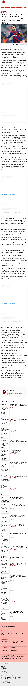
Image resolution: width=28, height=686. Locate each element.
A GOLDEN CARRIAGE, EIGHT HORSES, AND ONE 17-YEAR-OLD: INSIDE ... (18, 564)
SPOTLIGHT (9, 7)
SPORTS (11, 407)
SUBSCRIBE (3, 671)
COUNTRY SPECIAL (13, 565)
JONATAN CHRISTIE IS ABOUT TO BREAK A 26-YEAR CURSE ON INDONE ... (18, 405)
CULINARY (11, 443)
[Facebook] (22, 44)
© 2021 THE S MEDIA (5, 681)
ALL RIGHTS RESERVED (6, 682)
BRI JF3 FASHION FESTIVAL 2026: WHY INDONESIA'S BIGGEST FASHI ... (18, 505)
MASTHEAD (3, 670)
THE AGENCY (4, 672)
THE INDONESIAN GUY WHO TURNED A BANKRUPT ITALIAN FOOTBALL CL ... (18, 428)
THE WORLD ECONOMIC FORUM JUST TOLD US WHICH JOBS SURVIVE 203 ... (18, 476)
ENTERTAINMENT (13, 488)
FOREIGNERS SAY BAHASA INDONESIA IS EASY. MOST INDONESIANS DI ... (16, 451)
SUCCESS (21, 7)
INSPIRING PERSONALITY (14, 430)
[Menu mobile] (26, 3)
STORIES (15, 7)
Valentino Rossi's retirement (15, 49)
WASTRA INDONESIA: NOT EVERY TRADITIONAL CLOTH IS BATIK (17, 516)
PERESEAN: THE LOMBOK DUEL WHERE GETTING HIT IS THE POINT (18, 557)
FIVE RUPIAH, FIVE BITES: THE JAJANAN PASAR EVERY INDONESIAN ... (18, 441)
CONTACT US (4, 668)
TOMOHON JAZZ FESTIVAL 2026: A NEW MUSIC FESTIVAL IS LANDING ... (18, 587)
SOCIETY (3, 7)
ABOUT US (3, 666)
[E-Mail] (26, 44)
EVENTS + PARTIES (13, 420)
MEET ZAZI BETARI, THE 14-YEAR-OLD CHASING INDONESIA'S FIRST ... (18, 463)
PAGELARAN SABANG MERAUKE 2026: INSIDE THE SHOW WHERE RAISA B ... (18, 419)
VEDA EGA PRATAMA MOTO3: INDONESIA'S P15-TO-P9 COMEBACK (18, 498)
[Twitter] (25, 44)
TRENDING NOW (13, 453)
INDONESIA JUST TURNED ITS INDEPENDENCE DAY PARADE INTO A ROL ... (18, 547)
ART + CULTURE (12, 558)
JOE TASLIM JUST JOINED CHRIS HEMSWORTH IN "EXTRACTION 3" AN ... (18, 486)
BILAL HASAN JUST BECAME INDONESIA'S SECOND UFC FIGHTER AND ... (18, 576)
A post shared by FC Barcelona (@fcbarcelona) (14, 120)
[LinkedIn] (24, 44)
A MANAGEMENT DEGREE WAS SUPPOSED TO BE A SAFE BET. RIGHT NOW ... (18, 612)
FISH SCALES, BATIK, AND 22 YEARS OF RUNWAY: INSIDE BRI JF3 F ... (18, 534)
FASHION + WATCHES (13, 526)
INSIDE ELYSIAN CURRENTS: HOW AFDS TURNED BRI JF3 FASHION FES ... (18, 599)
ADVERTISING (4, 667)
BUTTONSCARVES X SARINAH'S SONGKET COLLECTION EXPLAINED (18, 525)
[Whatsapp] (21, 44)
